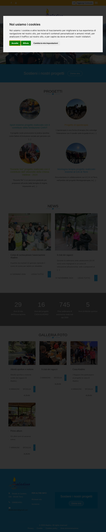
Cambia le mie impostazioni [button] (45, 43)
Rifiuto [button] (26, 43)
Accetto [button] (15, 43)
